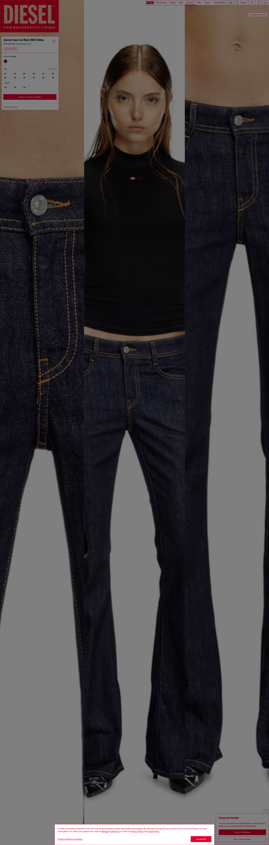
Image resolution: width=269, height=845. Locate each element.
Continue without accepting (70, 839)
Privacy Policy (137, 831)
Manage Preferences (111, 831)
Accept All (201, 839)
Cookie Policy (153, 831)
